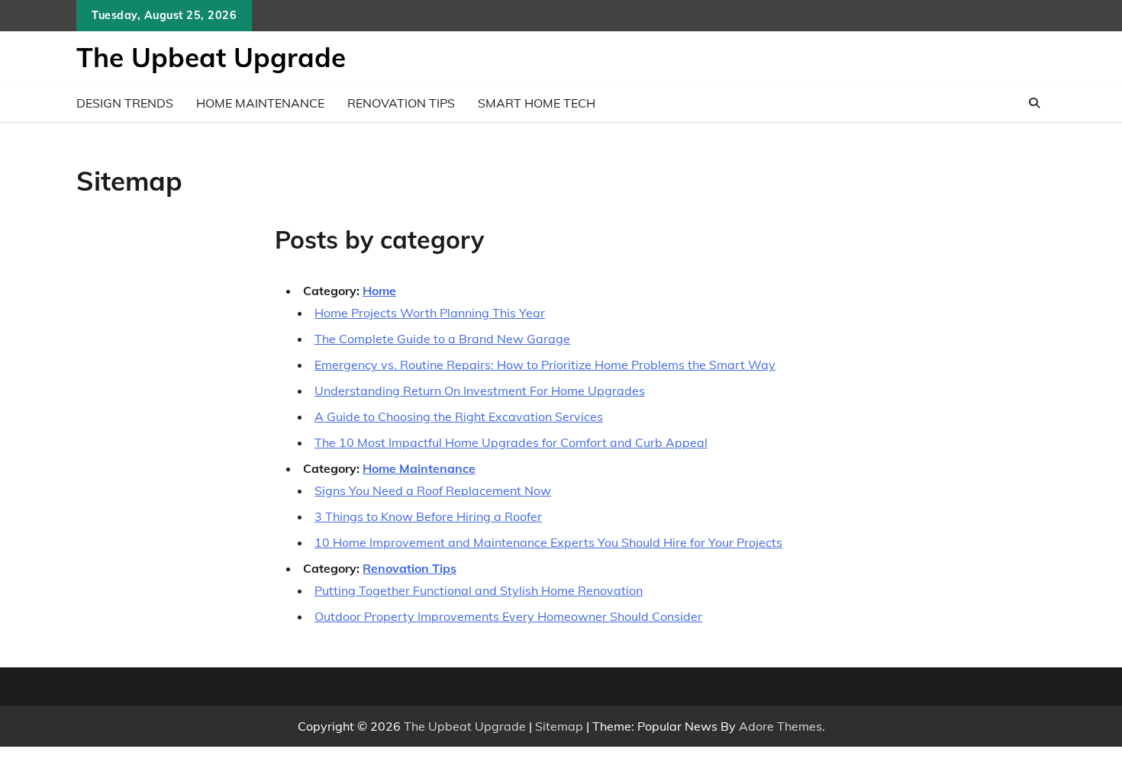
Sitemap (559, 726)
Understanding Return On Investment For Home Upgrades (479, 390)
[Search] (1034, 103)
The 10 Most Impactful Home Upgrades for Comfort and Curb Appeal (511, 442)
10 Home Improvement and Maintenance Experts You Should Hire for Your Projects (548, 542)
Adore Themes (780, 726)
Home (379, 290)
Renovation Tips (401, 103)
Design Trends (124, 103)
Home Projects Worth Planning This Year (429, 312)
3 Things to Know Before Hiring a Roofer (428, 516)
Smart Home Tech (536, 103)
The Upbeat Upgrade (211, 57)
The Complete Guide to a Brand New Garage (442, 338)
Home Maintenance (260, 103)
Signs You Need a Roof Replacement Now (432, 490)
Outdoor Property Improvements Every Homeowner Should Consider (508, 616)
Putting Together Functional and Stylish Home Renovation (478, 590)
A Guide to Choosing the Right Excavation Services (458, 416)
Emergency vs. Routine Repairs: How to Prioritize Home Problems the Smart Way (544, 364)
